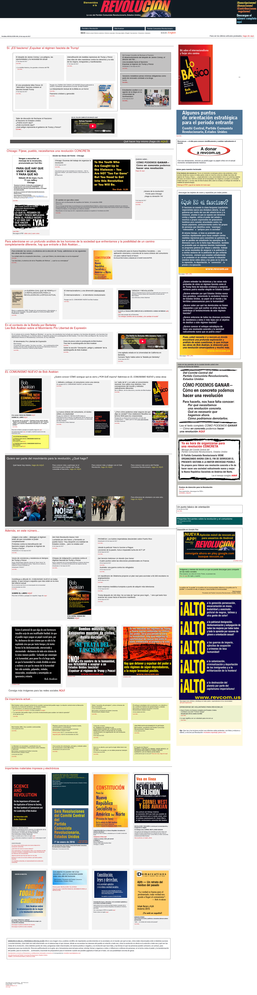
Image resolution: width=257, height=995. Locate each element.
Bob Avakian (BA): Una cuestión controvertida (26, 727)
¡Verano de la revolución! (154, 191)
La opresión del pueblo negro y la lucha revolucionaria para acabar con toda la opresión (41, 712)
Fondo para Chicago (153, 194)
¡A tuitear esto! (16, 684)
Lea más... (19, 63)
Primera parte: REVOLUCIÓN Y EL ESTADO (65, 887)
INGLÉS (188, 493)
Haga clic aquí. (140, 171)
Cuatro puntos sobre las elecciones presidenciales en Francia (124, 561)
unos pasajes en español (22, 710)
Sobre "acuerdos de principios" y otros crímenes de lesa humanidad (108, 706)
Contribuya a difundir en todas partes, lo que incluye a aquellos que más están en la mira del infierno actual (35, 581)
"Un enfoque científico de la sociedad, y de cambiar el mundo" (138, 316)
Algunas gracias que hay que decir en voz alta (24, 855)
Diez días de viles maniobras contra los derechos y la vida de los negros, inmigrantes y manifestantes (90, 61)
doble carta (27, 233)
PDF (187, 274)
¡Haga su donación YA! (153, 196)
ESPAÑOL (182, 493)
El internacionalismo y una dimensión (84, 291)
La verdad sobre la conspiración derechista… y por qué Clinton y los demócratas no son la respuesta (45, 256)
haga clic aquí (248, 36)
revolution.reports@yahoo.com (72, 953)
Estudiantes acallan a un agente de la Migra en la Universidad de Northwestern (132, 93)
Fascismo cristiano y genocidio (62, 94)
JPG (190, 274)
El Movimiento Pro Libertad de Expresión (30, 341)
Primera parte (56, 732)
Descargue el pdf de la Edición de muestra (23, 924)
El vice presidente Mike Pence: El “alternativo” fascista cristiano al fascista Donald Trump (29, 87)
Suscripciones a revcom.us (15, 953)
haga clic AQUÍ (38, 465)
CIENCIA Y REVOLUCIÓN (142, 291)
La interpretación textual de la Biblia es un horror (69, 89)
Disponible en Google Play (187, 529)
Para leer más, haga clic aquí (160, 753)
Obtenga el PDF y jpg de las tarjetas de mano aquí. (193, 185)
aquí (40, 429)
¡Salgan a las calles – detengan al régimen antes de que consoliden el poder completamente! (29, 539)
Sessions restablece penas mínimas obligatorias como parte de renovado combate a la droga (144, 77)
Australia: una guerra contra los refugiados (117, 567)
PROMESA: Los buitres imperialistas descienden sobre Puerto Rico (125, 539)
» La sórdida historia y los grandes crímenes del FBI (32, 67)
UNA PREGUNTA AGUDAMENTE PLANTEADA (149, 725)
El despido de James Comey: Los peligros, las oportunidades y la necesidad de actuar (34, 58)
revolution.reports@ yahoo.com (214, 732)
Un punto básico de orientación (193, 507)
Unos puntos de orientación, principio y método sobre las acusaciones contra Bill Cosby (70, 746)
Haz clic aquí (183, 576)
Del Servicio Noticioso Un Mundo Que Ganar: (116, 558)
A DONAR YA (139, 202)
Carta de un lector (99, 725)
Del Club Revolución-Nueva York (65, 537)
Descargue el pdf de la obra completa (22, 926)
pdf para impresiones (186, 702)
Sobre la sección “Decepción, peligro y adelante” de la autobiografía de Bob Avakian (85, 349)
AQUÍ (164, 141)
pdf (167, 311)
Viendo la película (116, 547)
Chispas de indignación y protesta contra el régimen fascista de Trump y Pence (69, 559)
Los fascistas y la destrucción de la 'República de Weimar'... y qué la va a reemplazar (40, 260)
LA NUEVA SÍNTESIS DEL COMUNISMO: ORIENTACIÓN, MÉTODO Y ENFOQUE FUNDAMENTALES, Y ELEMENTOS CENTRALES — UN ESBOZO (69, 777)
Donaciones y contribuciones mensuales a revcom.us (38, 953)
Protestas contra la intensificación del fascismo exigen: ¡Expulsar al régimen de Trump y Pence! (28, 546)
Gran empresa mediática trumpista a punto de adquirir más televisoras (126, 587)
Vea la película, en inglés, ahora (143, 838)
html (119, 312)
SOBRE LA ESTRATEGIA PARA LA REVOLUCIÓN (28, 955)
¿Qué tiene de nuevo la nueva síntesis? (22, 848)
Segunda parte (57, 734)
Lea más (15, 716)
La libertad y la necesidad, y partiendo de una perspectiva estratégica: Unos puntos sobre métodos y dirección (28, 747)
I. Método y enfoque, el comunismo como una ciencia (78, 382)
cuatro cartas (35, 233)
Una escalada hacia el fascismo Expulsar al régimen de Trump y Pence (137, 63)
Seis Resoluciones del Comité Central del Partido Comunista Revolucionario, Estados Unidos (69, 846)
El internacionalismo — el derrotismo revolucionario (84, 295)
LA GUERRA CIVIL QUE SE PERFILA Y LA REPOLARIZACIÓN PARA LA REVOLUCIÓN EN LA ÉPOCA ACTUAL (40, 293)
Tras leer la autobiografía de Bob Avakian (80, 343)
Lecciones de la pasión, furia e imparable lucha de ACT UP (121, 550)
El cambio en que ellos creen (67, 200)
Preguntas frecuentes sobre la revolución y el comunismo (204, 519)
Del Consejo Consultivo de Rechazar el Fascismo (138, 55)
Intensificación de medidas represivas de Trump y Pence (89, 57)
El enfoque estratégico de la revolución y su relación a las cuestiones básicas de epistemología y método (150, 706)
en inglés (42, 710)
